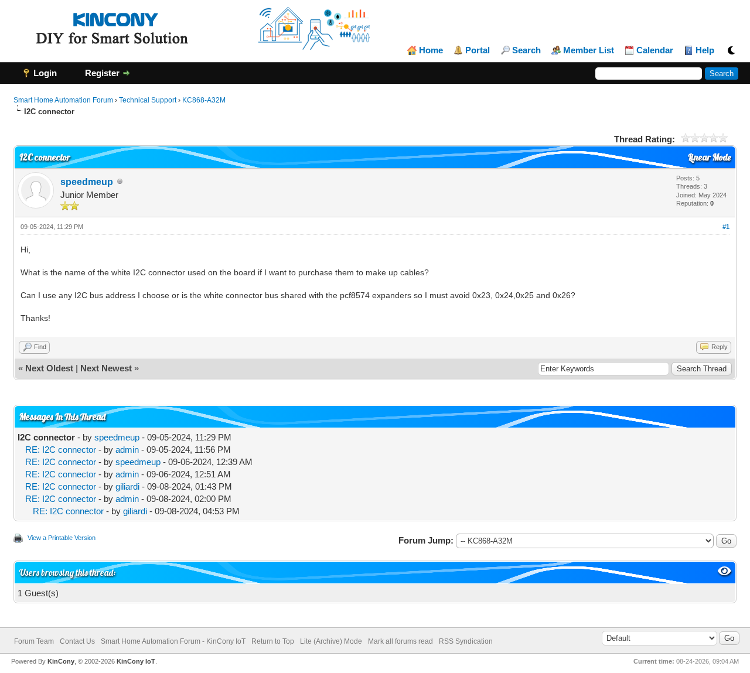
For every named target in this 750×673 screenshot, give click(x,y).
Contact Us (77, 641)
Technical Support (147, 100)
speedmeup (86, 182)
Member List (588, 50)
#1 (725, 226)
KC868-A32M (204, 100)
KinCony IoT (136, 661)
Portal (477, 50)
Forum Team (34, 641)
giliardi (127, 486)
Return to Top (272, 641)
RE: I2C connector (60, 450)
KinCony (60, 661)
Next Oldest (49, 368)
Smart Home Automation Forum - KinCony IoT (173, 641)
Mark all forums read (400, 641)
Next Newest (106, 368)
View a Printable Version (62, 537)
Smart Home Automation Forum (63, 100)
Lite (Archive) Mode (331, 641)
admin (127, 450)
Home (431, 50)
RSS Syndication (466, 641)
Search (526, 50)
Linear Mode (709, 157)
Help (705, 50)
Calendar (654, 50)
